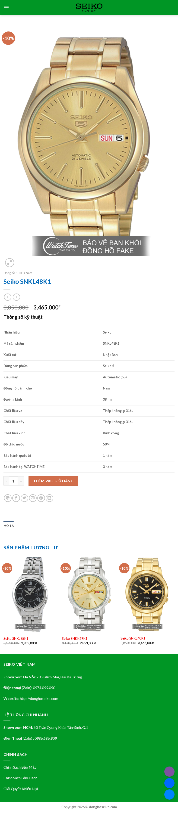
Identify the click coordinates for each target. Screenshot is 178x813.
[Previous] (3, 605)
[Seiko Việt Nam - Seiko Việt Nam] (89, 7)
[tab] (8, 525)
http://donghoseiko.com (39, 698)
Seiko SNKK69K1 (74, 638)
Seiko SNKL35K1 (15, 638)
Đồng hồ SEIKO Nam (17, 273)
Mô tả (8, 526)
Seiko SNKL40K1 (133, 638)
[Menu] (6, 7)
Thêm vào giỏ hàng (53, 481)
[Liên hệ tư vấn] (169, 794)
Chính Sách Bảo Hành (20, 778)
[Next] (174, 605)
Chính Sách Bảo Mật (19, 767)
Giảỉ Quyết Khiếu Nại (20, 788)
